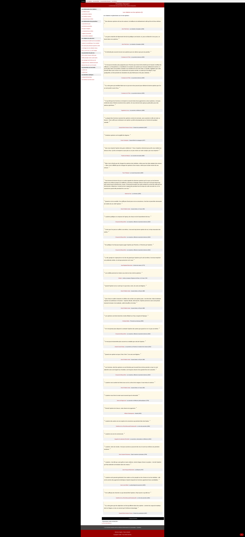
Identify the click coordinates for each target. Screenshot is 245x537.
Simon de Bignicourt (121, 400)
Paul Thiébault (126, 172)
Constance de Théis (125, 57)
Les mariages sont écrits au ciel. (89, 60)
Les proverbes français (105, 1)
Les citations (89, 1)
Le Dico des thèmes (106, 523)
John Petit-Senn (125, 29)
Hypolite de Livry (125, 110)
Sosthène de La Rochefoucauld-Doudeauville (126, 426)
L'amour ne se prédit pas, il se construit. (90, 43)
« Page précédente (133, 518)
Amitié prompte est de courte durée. (90, 57)
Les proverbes (96, 1)
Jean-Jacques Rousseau (124, 454)
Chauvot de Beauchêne (120, 221)
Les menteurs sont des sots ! (88, 79)
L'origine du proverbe (86, 33)
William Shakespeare (129, 413)
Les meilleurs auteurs (86, 16)
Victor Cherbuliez (124, 140)
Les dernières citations (87, 14)
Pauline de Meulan (125, 155)
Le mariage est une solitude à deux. (90, 48)
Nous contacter (126, 532)
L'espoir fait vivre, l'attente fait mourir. (90, 62)
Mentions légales (119, 532)
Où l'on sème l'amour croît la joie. (89, 55)
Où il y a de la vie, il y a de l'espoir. (89, 50)
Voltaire (120, 278)
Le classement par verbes (87, 18)
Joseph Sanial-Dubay (119, 346)
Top (241, 534)
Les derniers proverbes (87, 26)
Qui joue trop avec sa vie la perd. (89, 65)
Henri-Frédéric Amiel (125, 209)
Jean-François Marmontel (128, 469)
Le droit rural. (84, 72)
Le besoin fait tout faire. (87, 77)
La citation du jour (86, 11)
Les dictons (114, 1)
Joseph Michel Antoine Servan (126, 127)
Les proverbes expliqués (87, 35)
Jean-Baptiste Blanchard (126, 265)
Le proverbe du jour (86, 23)
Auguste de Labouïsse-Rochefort (122, 439)
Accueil (83, 1)
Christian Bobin (125, 321)
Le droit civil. (84, 69)
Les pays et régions (86, 28)
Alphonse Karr (128, 193)
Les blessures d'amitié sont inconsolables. (91, 40)
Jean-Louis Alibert (124, 485)
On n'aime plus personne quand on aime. (91, 45)
